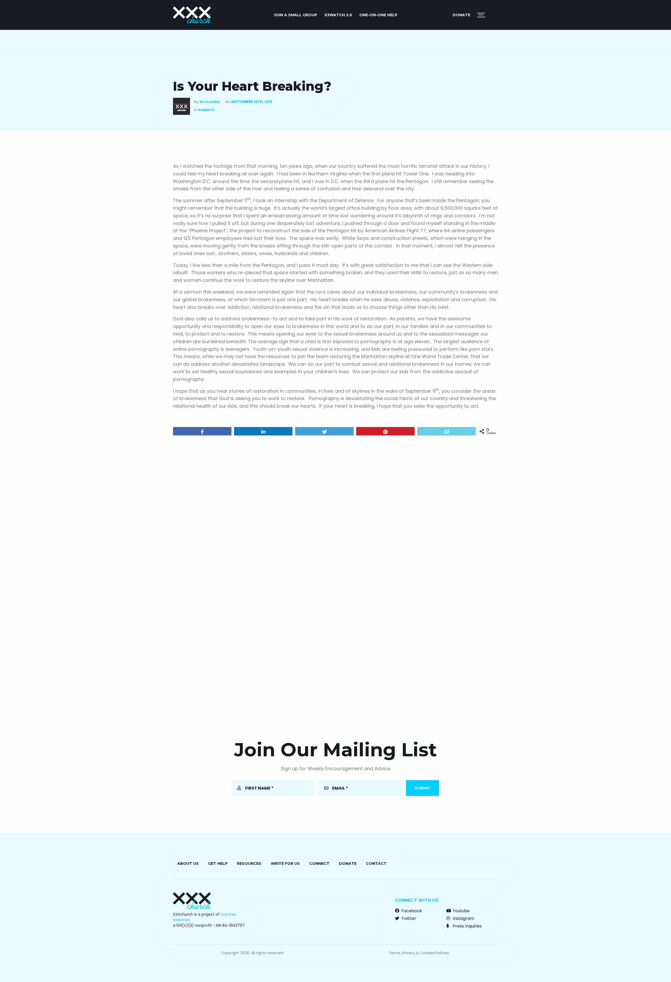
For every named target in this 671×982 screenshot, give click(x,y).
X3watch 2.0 (338, 15)
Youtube (461, 911)
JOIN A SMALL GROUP (295, 15)
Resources (249, 863)
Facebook (411, 911)
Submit (422, 788)
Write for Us (285, 863)
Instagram (463, 918)
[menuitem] (295, 14)
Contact (376, 863)
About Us (188, 863)
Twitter (408, 918)
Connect (319, 863)
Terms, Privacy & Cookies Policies (418, 953)
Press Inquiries (467, 926)
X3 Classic (209, 101)
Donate (461, 15)
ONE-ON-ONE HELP (378, 15)
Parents (206, 109)
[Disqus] (335, 506)
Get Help (218, 863)
